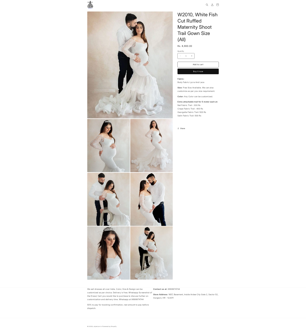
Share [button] (182, 128)
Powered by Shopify (109, 326)
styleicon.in (98, 326)
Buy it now (198, 71)
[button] (207, 4)
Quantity (181, 51)
